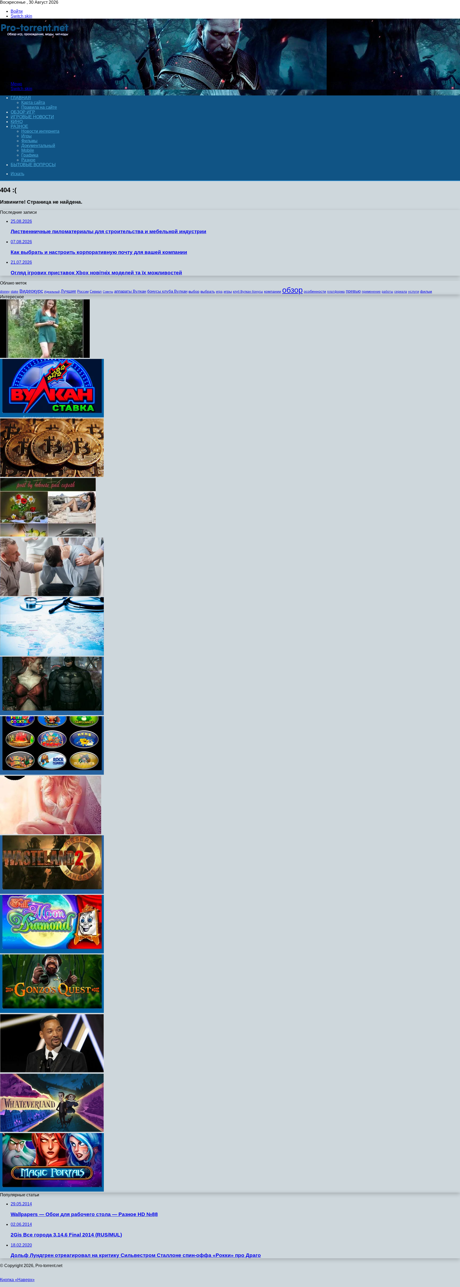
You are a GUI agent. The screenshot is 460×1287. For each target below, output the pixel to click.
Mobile (27, 150)
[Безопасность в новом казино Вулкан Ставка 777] (52, 416)
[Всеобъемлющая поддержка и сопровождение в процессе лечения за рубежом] (52, 654)
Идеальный (52, 291)
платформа (336, 292)
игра (219, 292)
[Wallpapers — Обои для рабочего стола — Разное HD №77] (48, 535)
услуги (413, 292)
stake (14, 292)
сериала (400, 292)
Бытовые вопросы (33, 164)
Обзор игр (23, 112)
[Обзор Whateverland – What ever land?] (52, 1130)
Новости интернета (40, 131)
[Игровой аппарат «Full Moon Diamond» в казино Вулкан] (52, 952)
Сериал (96, 292)
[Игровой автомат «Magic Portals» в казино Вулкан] (52, 1190)
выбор (193, 292)
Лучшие (68, 291)
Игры (26, 136)
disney (5, 292)
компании (272, 292)
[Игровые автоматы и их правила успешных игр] (52, 773)
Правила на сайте (39, 107)
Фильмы (29, 141)
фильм (426, 292)
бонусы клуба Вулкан (167, 291)
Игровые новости (32, 117)
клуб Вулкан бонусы (248, 292)
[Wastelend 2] (52, 892)
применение (371, 292)
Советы (108, 291)
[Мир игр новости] (35, 75)
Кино (17, 121)
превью (353, 291)
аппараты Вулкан (130, 291)
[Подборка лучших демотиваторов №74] (45, 356)
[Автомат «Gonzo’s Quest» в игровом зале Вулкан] (52, 1011)
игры (228, 292)
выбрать (207, 292)
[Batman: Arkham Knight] (52, 713)
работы (387, 292)
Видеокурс (31, 291)
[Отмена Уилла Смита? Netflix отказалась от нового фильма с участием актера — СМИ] (52, 1071)
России (83, 292)
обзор (292, 290)
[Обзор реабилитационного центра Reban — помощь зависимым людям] (52, 594)
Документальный (38, 145)
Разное (19, 126)
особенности (315, 291)
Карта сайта (33, 102)
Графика (29, 155)
